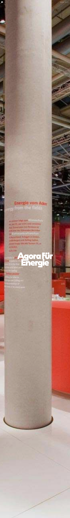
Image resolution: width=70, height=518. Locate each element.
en (66, 2)
